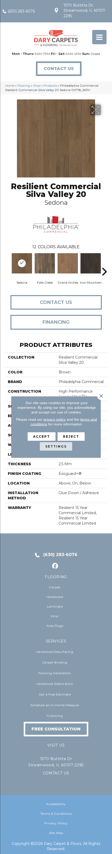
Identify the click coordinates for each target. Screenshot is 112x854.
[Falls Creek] (44, 263)
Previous (8, 263)
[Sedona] (21, 263)
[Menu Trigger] (99, 37)
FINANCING (56, 322)
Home (9, 85)
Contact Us (56, 302)
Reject (71, 436)
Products (50, 85)
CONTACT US (56, 773)
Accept (41, 436)
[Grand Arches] (67, 263)
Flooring (23, 85)
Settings (56, 446)
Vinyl (36, 85)
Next (104, 263)
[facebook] (55, 566)
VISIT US (56, 745)
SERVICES (56, 641)
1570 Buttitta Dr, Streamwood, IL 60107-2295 (85, 10)
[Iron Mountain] (90, 263)
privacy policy (54, 419)
